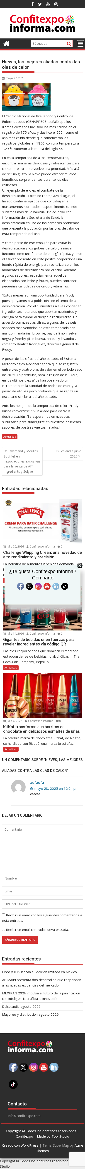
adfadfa (37, 782)
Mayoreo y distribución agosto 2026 (30, 1014)
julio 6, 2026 (14, 721)
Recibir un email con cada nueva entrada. (37, 929)
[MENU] (80, 43)
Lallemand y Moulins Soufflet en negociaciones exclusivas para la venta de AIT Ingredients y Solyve (22, 461)
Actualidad (9, 436)
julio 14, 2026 (15, 633)
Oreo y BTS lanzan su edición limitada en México (39, 972)
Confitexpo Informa (42, 546)
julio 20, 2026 (15, 546)
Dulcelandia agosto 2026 (21, 1006)
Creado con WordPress (20, 1145)
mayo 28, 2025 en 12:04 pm (56, 788)
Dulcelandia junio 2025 (68, 453)
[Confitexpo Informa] (6, 43)
